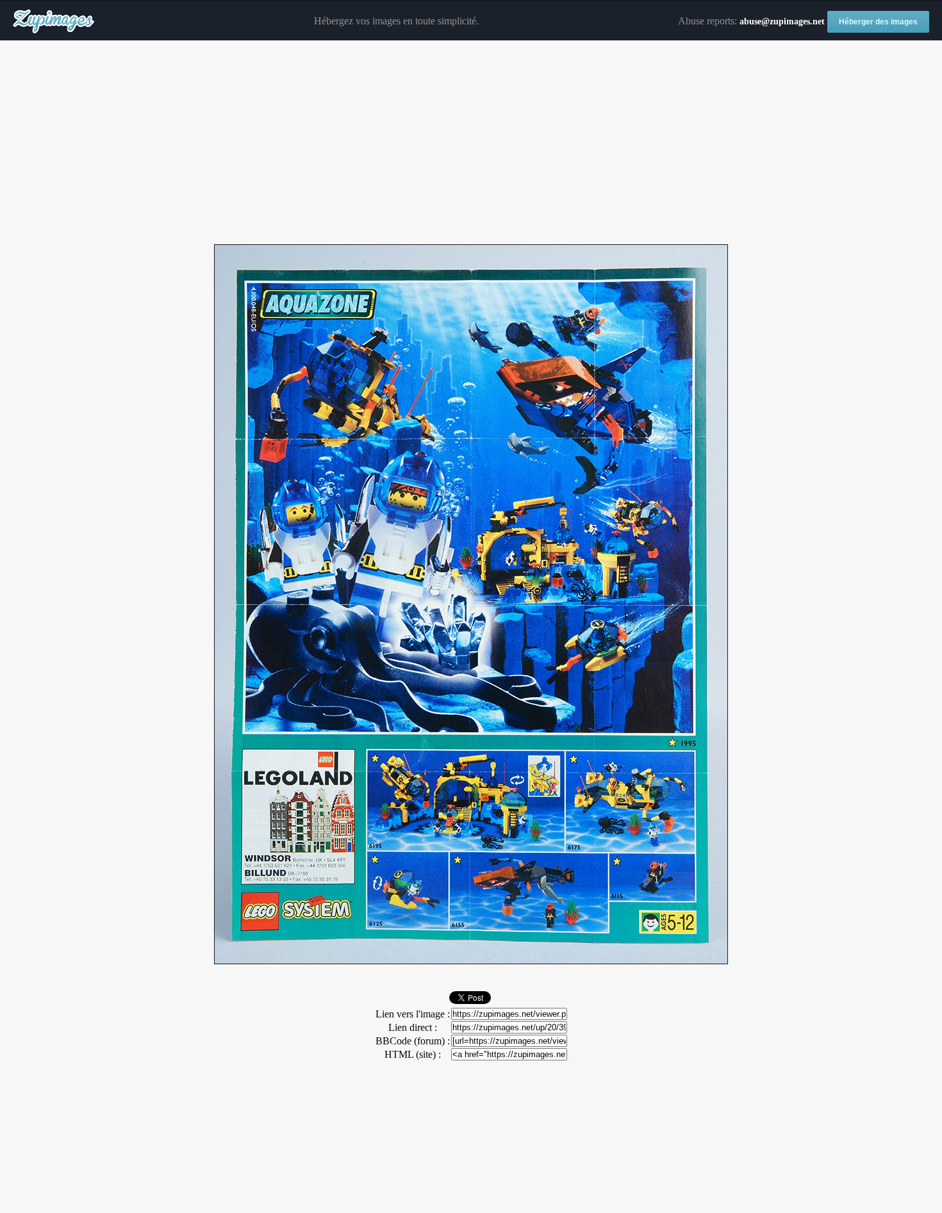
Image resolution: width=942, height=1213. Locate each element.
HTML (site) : (412, 1054)
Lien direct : (412, 1027)
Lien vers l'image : (413, 1013)
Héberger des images (878, 21)
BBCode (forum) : (413, 1040)
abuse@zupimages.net (782, 21)
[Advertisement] (471, 143)
